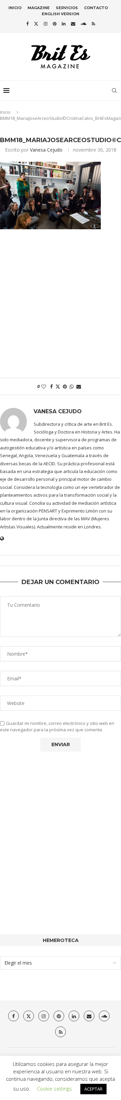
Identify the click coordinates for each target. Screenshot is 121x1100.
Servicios (67, 7)
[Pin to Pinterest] (65, 386)
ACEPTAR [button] (93, 1089)
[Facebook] (27, 24)
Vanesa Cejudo (46, 150)
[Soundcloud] (83, 24)
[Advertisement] (60, 307)
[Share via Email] (78, 386)
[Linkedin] (64, 24)
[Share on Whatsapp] (72, 386)
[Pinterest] (54, 24)
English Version (60, 13)
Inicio (15, 7)
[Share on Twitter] (57, 386)
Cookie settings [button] (54, 1088)
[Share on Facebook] (51, 386)
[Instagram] (45, 24)
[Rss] (93, 24)
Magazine (39, 7)
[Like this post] (43, 386)
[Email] (73, 24)
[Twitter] (36, 24)
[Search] (114, 90)
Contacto (96, 7)
